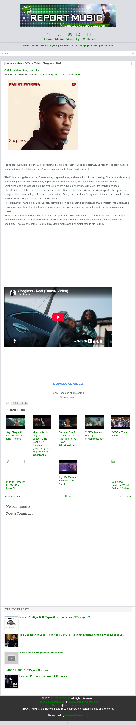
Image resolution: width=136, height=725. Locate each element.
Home (48, 39)
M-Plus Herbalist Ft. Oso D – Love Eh (15, 485)
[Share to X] (19, 403)
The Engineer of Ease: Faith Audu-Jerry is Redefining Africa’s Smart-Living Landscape (71, 634)
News (26, 45)
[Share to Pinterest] (26, 403)
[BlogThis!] (16, 403)
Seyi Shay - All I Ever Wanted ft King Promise (15, 435)
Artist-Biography (82, 45)
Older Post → (124, 496)
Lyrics (54, 45)
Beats (44, 45)
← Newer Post (12, 496)
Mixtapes (89, 39)
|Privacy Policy (75, 701)
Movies (109, 45)
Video (69, 39)
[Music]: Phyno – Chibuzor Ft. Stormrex (43, 676)
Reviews (65, 45)
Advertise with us (73, 705)
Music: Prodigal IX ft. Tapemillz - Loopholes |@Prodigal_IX (54, 617)
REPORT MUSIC (60, 698)
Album (35, 45)
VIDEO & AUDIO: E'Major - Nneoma (27, 670)
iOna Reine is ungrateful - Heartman (41, 652)
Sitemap (57, 705)
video (18, 63)
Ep (78, 39)
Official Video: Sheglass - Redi (22, 70)
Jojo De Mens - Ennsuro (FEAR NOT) (67, 480)
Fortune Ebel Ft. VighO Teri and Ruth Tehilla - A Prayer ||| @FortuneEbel (68, 439)
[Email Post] (7, 402)
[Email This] (13, 403)
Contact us (91, 701)
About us (43, 701)
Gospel (98, 45)
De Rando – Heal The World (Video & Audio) (120, 485)
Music (59, 39)
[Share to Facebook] (23, 403)
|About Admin (58, 701)
